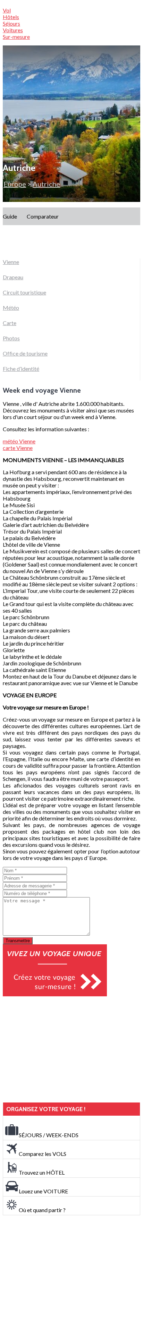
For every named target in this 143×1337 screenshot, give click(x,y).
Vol (7, 10)
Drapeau (13, 277)
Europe (14, 184)
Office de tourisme (25, 353)
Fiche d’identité (21, 368)
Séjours (11, 23)
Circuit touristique (24, 292)
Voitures (13, 30)
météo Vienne (19, 441)
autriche (46, 184)
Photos (11, 338)
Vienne (11, 261)
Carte (9, 323)
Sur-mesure (16, 36)
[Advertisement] (55, 1049)
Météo (11, 307)
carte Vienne (18, 447)
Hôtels (11, 17)
